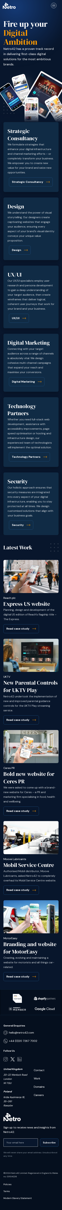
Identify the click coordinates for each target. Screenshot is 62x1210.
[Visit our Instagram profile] (5, 1059)
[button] (53, 5)
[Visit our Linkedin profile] (19, 1059)
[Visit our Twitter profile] (13, 1059)
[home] (9, 6)
